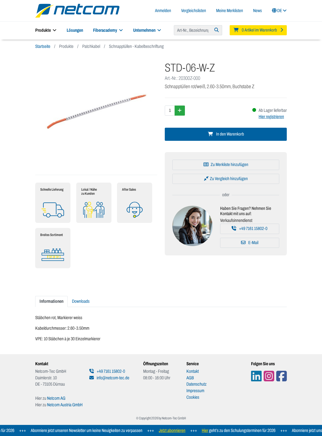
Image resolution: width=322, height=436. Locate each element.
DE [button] (279, 10)
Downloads (81, 301)
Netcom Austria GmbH (65, 404)
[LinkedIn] (256, 376)
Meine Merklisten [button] (229, 10)
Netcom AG (56, 398)
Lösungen (75, 30)
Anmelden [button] (163, 10)
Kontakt (192, 371)
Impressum (195, 390)
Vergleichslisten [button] (193, 10)
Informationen (51, 301)
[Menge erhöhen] (180, 111)
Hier (200, 430)
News (257, 10)
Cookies (192, 397)
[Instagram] (269, 376)
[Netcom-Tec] (77, 10)
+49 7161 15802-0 (252, 228)
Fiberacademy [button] (105, 30)
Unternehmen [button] (144, 30)
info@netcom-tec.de (112, 377)
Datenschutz (196, 384)
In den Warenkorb (229, 134)
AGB (190, 377)
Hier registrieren (271, 116)
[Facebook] (281, 376)
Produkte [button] (43, 30)
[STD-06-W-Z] (96, 112)
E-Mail (253, 242)
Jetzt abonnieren (167, 430)
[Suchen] (216, 30)
